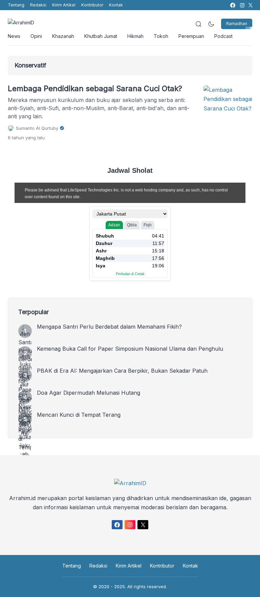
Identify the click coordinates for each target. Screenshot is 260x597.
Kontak (116, 4)
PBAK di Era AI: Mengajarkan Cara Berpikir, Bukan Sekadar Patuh (122, 370)
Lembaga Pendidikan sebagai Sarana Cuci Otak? (95, 88)
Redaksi (38, 4)
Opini (36, 36)
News (14, 36)
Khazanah (63, 36)
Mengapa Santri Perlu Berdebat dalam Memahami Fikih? (109, 326)
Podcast (223, 36)
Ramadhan (236, 23)
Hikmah (135, 36)
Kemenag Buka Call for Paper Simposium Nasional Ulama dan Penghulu (130, 348)
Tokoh (161, 36)
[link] (232, 5)
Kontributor (92, 4)
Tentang (16, 4)
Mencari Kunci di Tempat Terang (79, 414)
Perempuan (191, 36)
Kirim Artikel (63, 4)
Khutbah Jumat (100, 36)
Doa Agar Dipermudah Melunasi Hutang (88, 392)
